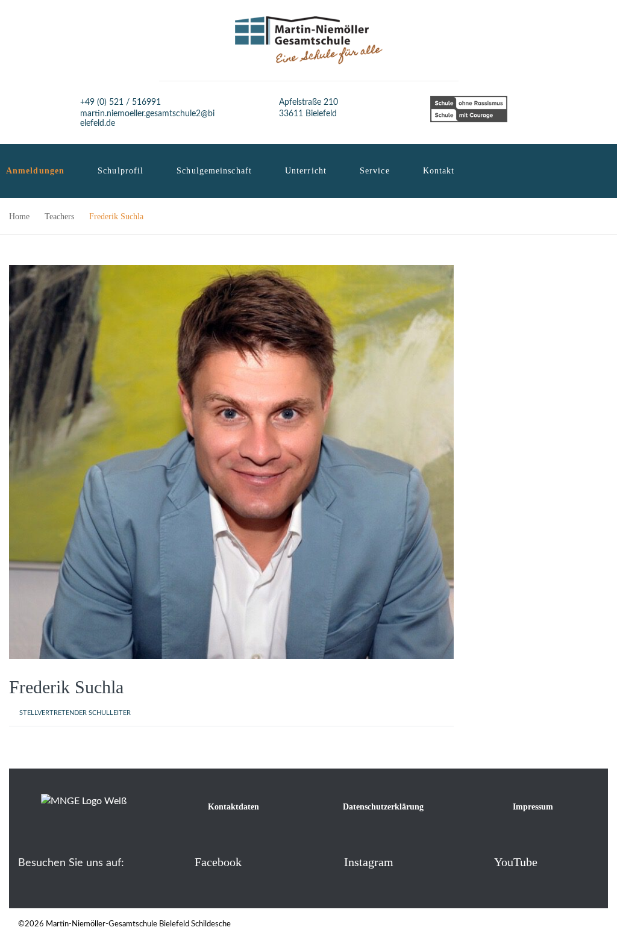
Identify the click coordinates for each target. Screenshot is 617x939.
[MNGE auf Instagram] (324, 861)
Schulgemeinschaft (214, 170)
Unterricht (306, 170)
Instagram (368, 862)
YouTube (515, 862)
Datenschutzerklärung (383, 806)
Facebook (218, 862)
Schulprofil (120, 170)
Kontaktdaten (233, 806)
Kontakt (439, 170)
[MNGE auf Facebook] (175, 861)
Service (375, 170)
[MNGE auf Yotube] (474, 861)
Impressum (533, 806)
